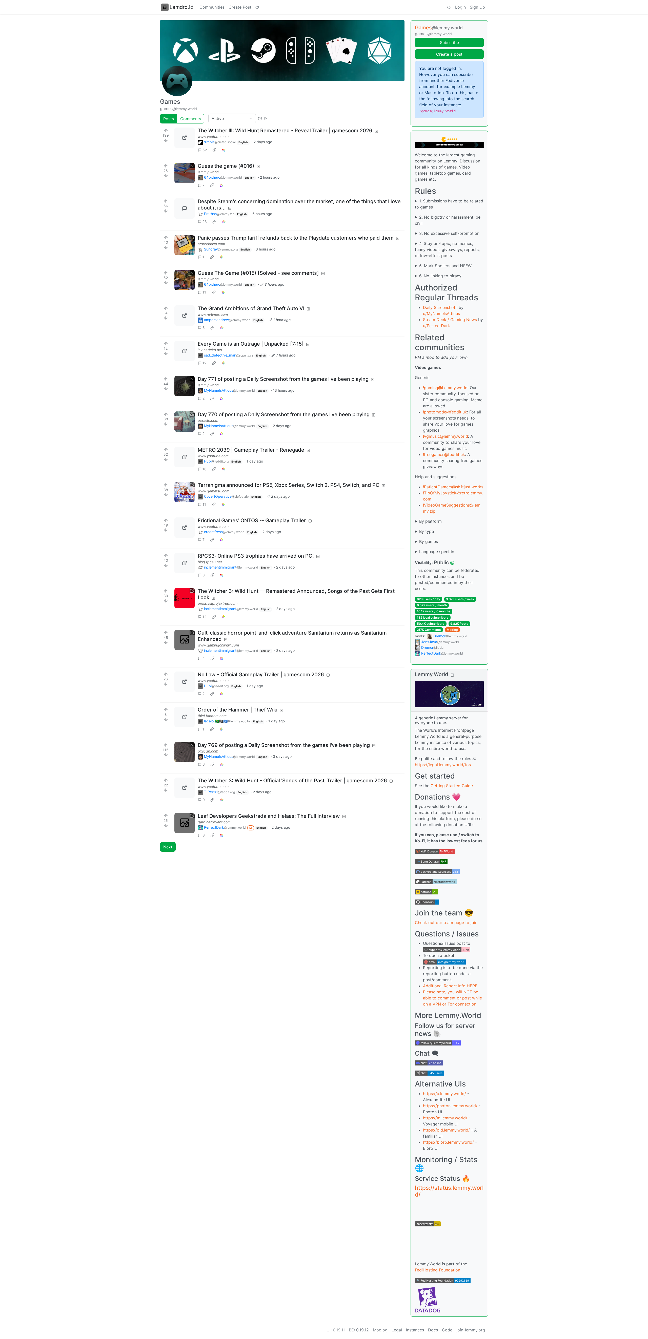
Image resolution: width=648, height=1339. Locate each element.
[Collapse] (452, 675)
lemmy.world (208, 172)
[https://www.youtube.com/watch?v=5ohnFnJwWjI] (184, 457)
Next (167, 846)
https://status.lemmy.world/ (449, 1191)
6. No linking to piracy (440, 275)
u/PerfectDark (436, 325)
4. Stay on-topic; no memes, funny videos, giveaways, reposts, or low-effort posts (447, 249)
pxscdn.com (208, 420)
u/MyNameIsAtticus (441, 313)
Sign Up (477, 7)
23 (204, 221)
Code (447, 1329)
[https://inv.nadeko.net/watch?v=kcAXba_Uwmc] (184, 351)
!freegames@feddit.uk (444, 454)
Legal (397, 1329)
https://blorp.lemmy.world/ (448, 1142)
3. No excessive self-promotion (449, 233)
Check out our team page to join (446, 922)
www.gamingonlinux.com (218, 645)
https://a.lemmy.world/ (444, 1093)
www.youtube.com (213, 136)
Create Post (240, 7)
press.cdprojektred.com (217, 603)
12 (204, 363)
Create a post (449, 54)
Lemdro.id (181, 7)
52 (204, 150)
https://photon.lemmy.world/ (450, 1105)
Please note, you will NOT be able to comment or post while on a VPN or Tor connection (452, 998)
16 (204, 469)
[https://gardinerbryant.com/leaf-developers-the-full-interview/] (184, 823)
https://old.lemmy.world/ (446, 1130)
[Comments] (184, 208)
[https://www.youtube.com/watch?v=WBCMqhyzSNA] (184, 788)
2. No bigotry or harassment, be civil (447, 220)
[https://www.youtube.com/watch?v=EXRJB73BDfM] (184, 527)
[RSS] (266, 118)
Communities (212, 7)
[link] (214, 150)
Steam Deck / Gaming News (450, 319)
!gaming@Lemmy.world (445, 387)
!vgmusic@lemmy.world (445, 436)
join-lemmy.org (470, 1329)
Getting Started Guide (452, 785)
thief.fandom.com (212, 716)
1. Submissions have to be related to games (449, 204)
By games (428, 541)
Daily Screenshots (440, 307)
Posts (168, 118)
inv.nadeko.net (210, 350)
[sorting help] (260, 118)
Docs (433, 1329)
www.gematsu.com (213, 491)
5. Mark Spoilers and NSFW (445, 265)
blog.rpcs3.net (210, 562)
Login (460, 7)
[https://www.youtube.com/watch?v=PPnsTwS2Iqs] (184, 682)
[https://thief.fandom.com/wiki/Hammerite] (184, 717)
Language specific (436, 551)
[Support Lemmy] (257, 7)
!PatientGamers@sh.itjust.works (453, 486)
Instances (415, 1329)
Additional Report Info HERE (450, 985)
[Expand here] (184, 173)
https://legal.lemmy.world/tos (443, 764)
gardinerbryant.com (214, 822)
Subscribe (449, 42)
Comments (190, 118)
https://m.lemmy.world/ (445, 1117)
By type (426, 531)
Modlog (452, 630)
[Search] (449, 7)
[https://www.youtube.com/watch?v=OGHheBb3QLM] (184, 138)
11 (204, 292)
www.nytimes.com (213, 314)
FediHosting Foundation (437, 1269)
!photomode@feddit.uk (445, 411)
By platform (430, 521)
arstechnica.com (211, 244)
